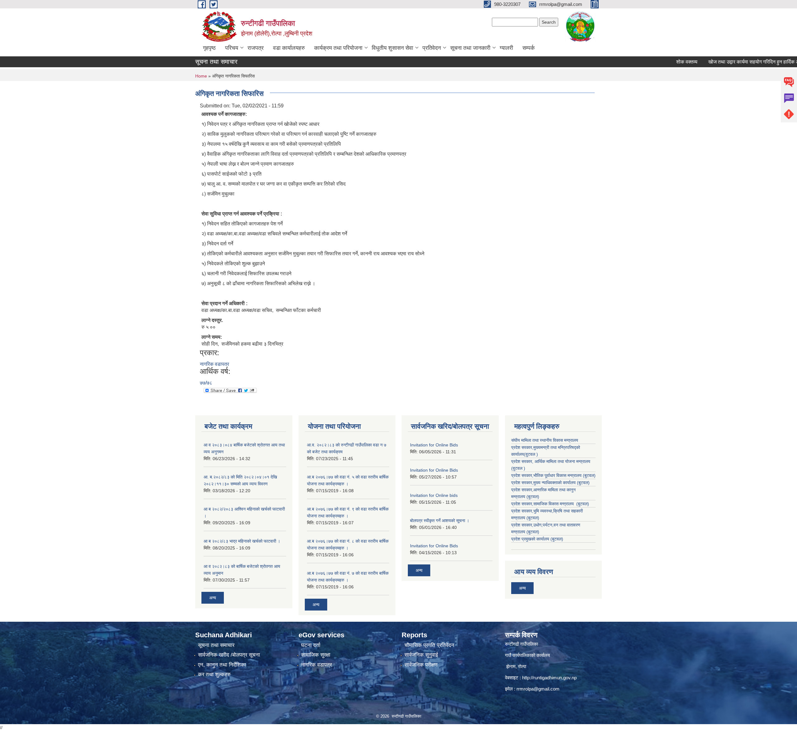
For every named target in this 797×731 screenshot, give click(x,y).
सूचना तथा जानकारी (470, 48)
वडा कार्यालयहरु (289, 48)
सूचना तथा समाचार (216, 645)
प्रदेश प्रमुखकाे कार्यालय (530, 538)
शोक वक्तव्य (668, 61)
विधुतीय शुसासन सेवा (392, 48)
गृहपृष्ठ (209, 48)
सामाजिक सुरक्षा (315, 655)
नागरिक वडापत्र (214, 364)
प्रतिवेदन (431, 48)
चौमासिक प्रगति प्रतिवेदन (429, 645)
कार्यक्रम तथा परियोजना (338, 48)
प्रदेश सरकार (521, 461)
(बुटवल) (532, 496)
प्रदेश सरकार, (522, 482)
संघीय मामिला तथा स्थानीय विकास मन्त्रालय (544, 440)
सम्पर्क (528, 48)
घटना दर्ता (310, 645)
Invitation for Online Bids (434, 444)
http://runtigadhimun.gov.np (549, 677)
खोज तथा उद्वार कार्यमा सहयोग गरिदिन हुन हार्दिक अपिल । (741, 61)
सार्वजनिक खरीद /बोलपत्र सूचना (229, 655)
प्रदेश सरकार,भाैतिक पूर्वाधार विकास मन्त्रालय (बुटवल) (553, 475)
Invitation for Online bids (434, 495)
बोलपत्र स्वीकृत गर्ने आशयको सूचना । (439, 520)
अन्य (212, 597)
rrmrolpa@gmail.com (537, 688)
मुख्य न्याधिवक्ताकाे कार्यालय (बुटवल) (561, 482)
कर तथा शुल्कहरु (214, 674)
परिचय (231, 48)
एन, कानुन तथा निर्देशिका (222, 665)
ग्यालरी (506, 48)
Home (201, 75)
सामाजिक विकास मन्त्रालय (554, 503)
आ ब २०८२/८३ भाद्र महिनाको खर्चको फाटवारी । (242, 541)
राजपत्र (256, 48)
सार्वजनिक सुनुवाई (421, 655)
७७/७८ (206, 382)
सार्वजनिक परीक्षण (420, 665)
